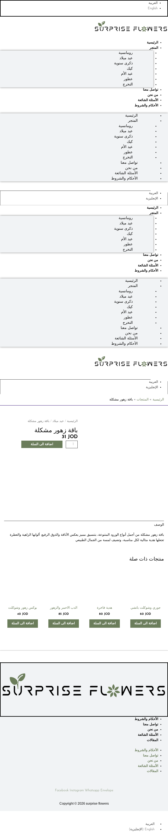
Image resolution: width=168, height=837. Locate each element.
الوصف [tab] (159, 525)
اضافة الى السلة (42, 444)
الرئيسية (152, 42)
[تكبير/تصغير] (164, 814)
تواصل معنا (150, 89)
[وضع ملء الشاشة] (155, 814)
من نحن (153, 95)
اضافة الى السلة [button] (145, 623)
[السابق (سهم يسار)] (164, 820)
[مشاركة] (145, 814)
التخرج (128, 84)
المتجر (154, 48)
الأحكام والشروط (146, 105)
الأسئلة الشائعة (148, 100)
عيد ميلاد (58, 421)
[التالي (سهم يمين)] (155, 820)
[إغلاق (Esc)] (136, 814)
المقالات (152, 740)
